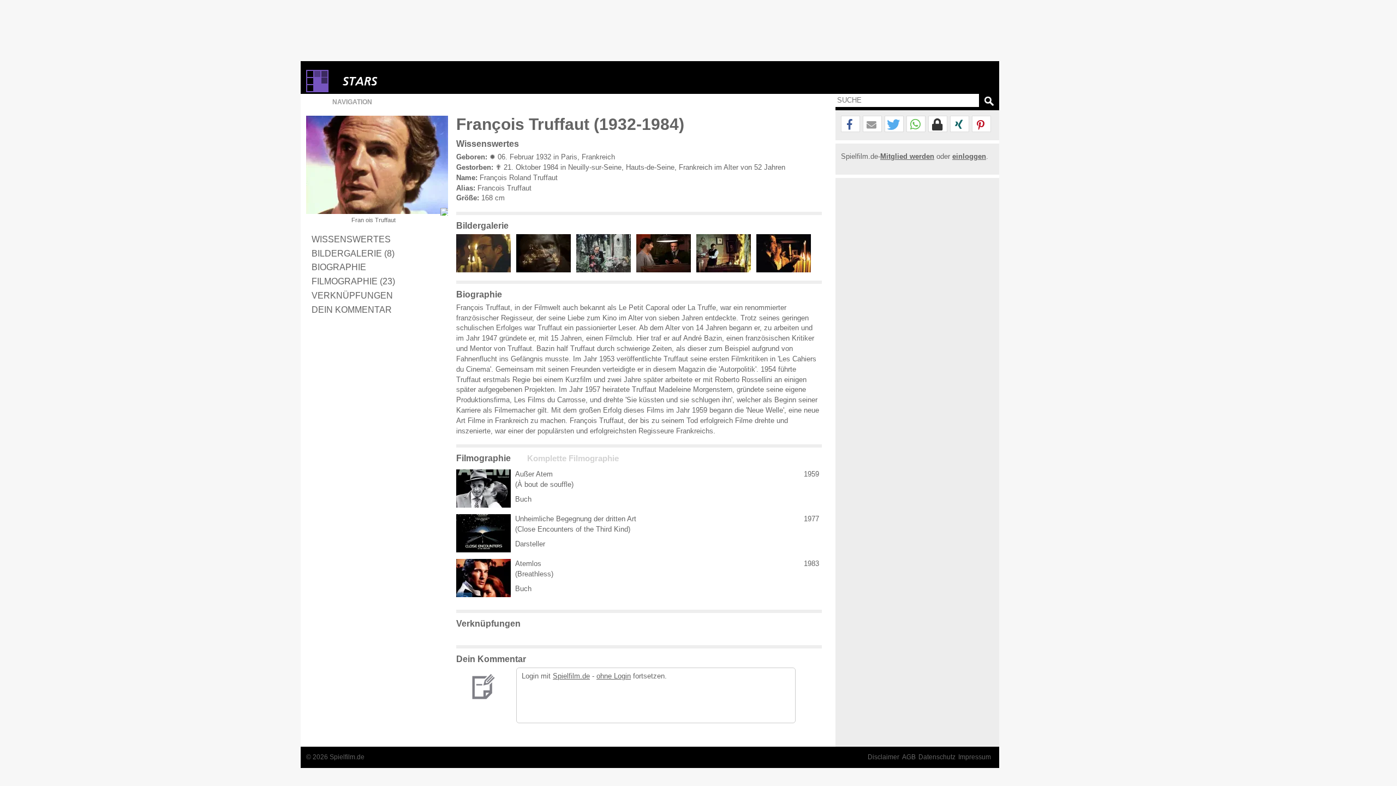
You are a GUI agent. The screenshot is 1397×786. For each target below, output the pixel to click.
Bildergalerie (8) (353, 253)
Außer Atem (534, 474)
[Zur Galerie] (486, 270)
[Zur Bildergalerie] (444, 212)
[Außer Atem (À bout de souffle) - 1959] (483, 488)
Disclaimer (883, 757)
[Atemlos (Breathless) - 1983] (483, 578)
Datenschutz (937, 757)
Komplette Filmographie (573, 458)
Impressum (974, 757)
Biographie (339, 267)
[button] (850, 124)
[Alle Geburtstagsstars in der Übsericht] (399, 81)
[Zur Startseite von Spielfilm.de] (317, 90)
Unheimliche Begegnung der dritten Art (575, 519)
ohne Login (613, 676)
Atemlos (528, 563)
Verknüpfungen (352, 295)
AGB (909, 757)
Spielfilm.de (571, 676)
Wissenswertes (351, 239)
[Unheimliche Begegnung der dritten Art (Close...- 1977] (483, 533)
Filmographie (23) (353, 281)
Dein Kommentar (352, 309)
